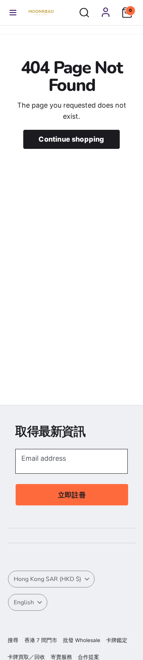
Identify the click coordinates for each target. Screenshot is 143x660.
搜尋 (13, 640)
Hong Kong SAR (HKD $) (47, 579)
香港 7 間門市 (40, 640)
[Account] (105, 12)
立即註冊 (72, 495)
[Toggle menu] (13, 12)
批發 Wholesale (81, 640)
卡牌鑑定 (116, 640)
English (24, 602)
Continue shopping (71, 139)
